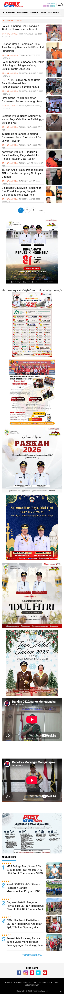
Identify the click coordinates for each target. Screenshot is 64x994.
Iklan (57, 982)
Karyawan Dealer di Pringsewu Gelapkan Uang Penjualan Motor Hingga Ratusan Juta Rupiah (20, 155)
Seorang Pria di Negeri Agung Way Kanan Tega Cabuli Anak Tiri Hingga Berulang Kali (23, 119)
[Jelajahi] (60, 5)
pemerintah (22, 12)
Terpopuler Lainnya (32, 955)
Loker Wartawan (32, 985)
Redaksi (8, 982)
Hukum (43, 12)
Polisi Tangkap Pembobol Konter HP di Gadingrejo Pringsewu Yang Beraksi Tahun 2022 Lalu (23, 65)
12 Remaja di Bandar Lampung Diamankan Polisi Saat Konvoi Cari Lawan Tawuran (22, 137)
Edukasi (34, 12)
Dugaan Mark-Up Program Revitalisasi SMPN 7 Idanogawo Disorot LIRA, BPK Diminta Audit (25, 906)
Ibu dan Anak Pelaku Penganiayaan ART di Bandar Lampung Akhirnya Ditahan (22, 173)
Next (41, 210)
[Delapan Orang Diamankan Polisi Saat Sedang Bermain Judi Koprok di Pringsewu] (54, 58)
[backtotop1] (61, 991)
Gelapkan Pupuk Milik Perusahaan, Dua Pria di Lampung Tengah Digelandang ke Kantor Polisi (22, 191)
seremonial (54, 12)
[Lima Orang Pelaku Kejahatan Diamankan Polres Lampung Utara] (54, 112)
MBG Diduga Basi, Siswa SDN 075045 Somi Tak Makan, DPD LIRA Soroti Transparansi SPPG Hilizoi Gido (25, 871)
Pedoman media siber (43, 982)
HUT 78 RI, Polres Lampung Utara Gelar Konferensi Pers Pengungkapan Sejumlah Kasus (21, 83)
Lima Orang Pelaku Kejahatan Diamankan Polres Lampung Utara (22, 99)
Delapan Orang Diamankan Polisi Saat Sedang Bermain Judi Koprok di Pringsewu (23, 47)
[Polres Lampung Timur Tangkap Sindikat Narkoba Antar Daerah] (54, 40)
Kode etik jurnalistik (23, 982)
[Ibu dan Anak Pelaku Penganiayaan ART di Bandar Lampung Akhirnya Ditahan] (54, 184)
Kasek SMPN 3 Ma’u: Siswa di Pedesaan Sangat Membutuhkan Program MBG (24, 888)
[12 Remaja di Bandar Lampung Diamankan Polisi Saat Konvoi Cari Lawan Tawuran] (54, 148)
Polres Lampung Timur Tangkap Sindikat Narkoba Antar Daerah (20, 28)
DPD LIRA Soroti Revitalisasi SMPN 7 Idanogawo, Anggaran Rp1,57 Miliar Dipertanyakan (24, 924)
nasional (10, 12)
